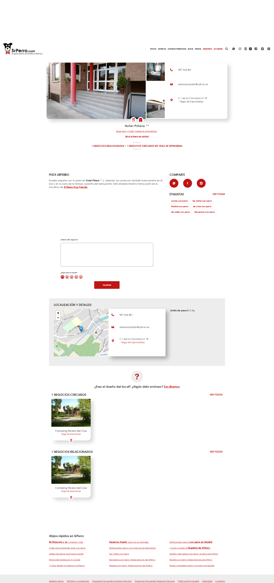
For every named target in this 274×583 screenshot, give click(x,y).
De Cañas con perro (119, 553)
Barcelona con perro (205, 211)
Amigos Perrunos (177, 48)
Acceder (218, 48)
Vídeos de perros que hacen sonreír (66, 553)
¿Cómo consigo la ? (190, 548)
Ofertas (162, 48)
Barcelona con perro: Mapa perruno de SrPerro (132, 559)
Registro (207, 48)
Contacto (220, 581)
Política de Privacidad (188, 581)
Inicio (153, 48)
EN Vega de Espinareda (168, 146)
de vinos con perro (202, 206)
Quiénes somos (56, 581)
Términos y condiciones (78, 581)
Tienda (198, 48)
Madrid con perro (180, 206)
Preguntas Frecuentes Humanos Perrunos (112, 581)
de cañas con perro (202, 200)
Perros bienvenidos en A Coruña (64, 559)
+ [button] (58, 313)
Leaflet (104, 354)
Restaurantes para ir (191, 542)
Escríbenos (172, 386)
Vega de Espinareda (133, 342)
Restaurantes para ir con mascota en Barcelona (132, 548)
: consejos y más (66, 542)
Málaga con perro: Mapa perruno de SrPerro (131, 565)
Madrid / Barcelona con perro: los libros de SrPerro (194, 553)
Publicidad (207, 581)
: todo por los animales (129, 542)
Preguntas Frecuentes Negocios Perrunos (155, 581)
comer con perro (179, 200)
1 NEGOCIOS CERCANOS (140, 146)
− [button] (58, 318)
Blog (190, 48)
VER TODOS (216, 394)
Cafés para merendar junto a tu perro (67, 548)
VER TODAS (218, 194)
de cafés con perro (180, 211)
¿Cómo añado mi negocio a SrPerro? (67, 565)
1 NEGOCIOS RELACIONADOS (108, 146)
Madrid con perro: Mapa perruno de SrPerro (191, 559)
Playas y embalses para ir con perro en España (192, 565)
